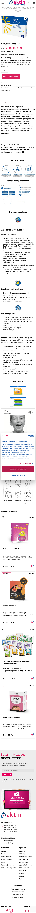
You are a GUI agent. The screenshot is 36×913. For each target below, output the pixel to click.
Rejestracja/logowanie (18, 889)
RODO (3, 862)
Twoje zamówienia (18, 892)
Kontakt (3, 851)
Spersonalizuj (17, 475)
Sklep (15, 7)
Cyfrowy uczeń (24, 859)
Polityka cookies (6, 859)
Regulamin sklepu (6, 856)
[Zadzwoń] (28, 3)
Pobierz (21, 876)
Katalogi (21, 873)
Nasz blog (22, 870)
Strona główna (7, 7)
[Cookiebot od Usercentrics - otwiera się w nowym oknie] (26, 436)
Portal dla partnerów (25, 879)
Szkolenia (22, 851)
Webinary (22, 854)
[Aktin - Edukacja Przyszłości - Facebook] (7, 910)
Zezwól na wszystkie (18, 469)
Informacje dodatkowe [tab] (6, 102)
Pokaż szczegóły (25, 463)
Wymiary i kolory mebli (8, 868)
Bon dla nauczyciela (25, 856)
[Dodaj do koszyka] (32, 566)
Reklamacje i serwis (7, 865)
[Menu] (2, 2)
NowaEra (7, 90)
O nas (3, 854)
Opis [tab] (2, 100)
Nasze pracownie (24, 868)
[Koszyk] (34, 3)
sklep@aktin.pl (8, 843)
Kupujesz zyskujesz (18, 897)
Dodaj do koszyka (10, 77)
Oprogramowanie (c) (25, 8)
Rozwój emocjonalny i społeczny (26, 87)
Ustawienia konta (18, 894)
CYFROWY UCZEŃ (23, 7)
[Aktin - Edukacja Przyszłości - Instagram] (11, 910)
